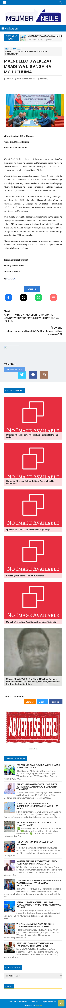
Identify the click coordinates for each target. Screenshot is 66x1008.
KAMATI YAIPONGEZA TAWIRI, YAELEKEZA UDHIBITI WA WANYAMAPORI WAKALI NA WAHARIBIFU (36, 786)
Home (8, 49)
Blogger (29, 701)
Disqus (42, 701)
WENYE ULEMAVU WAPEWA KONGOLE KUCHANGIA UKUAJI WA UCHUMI (35, 925)
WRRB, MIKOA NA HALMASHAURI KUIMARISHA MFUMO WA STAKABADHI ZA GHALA (37, 806)
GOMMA (39, 1005)
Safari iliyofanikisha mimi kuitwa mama (25, 575)
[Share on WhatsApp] (38, 297)
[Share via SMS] (53, 297)
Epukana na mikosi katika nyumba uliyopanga (28, 529)
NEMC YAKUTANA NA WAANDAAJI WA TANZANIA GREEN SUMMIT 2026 (34, 944)
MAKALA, (44, 79)
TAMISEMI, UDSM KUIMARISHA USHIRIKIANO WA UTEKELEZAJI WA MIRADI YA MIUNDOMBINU (38, 883)
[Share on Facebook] (8, 297)
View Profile (16, 369)
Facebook (55, 701)
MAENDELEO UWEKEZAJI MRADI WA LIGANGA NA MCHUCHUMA (28, 66)
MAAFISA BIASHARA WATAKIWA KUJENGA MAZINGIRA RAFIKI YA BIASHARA (37, 862)
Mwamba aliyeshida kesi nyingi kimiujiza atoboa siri (31, 622)
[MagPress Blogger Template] (33, 15)
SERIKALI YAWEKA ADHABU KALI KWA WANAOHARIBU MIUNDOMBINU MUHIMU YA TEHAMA (38, 904)
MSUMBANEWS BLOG (19, 1001)
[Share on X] (23, 297)
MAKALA (17, 49)
